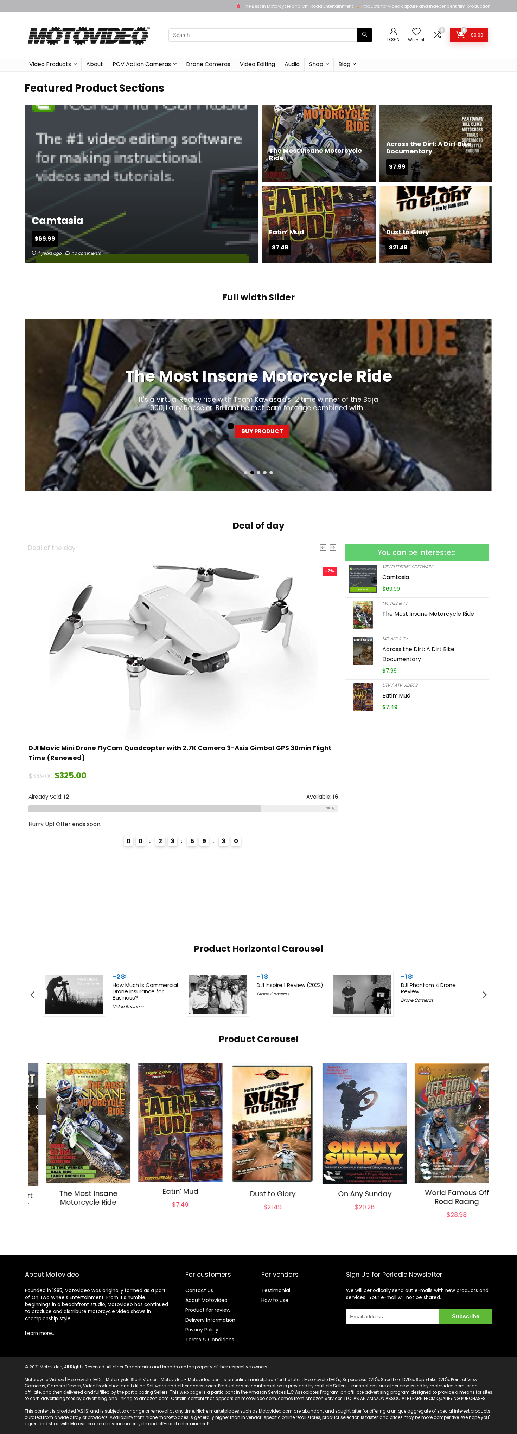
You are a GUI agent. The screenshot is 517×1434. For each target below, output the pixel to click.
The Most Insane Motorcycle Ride (258, 376)
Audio (292, 64)
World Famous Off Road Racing (443, 1197)
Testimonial (275, 1290)
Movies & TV (395, 603)
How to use (274, 1300)
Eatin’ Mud (396, 696)
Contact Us (199, 1290)
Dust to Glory (258, 1194)
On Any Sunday (350, 1194)
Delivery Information (210, 1319)
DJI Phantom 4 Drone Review (428, 988)
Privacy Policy (201, 1329)
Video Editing (257, 64)
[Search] (364, 35)
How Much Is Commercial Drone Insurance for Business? (145, 991)
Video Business (128, 1006)
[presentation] (32, 994)
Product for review (207, 1310)
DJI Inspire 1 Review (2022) (290, 985)
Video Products (50, 64)
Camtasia (395, 577)
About (94, 64)
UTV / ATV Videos (399, 685)
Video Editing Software (407, 567)
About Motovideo (206, 1300)
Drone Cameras (208, 64)
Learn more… (40, 1333)
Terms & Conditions (209, 1339)
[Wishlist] (416, 32)
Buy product (262, 431)
